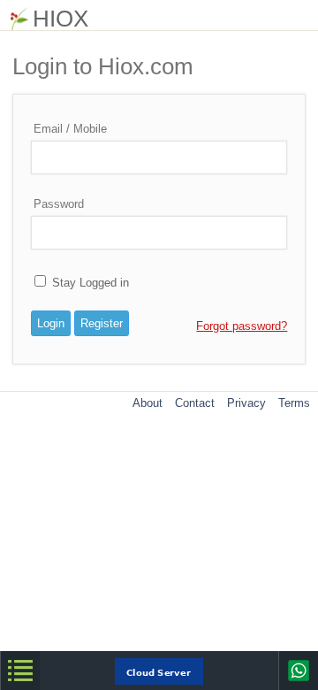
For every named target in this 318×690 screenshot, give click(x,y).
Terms (294, 403)
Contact (195, 403)
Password (59, 204)
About (147, 403)
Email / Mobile (70, 128)
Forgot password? (241, 326)
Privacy (246, 403)
